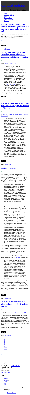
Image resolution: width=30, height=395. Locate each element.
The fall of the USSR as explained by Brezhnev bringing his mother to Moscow (15, 105)
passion (6, 380)
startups (6, 384)
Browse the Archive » (6, 372)
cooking (6, 378)
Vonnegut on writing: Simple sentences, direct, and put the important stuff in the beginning (14, 54)
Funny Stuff (7, 16)
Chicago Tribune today (10, 63)
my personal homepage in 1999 (17, 312)
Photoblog (6, 21)
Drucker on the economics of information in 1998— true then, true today (14, 304)
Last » (5, 349)
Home (5, 13)
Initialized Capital (15, 366)
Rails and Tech (8, 18)
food (5, 383)
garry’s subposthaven (13, 5)
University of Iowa (11, 84)
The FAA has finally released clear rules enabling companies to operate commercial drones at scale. (15, 27)
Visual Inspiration (8, 19)
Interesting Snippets (9, 15)
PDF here (17, 257)
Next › (5, 347)
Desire (5, 381)
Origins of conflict (8, 168)
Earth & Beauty (11, 393)
